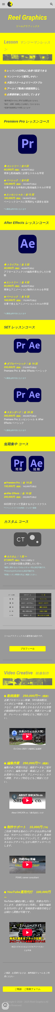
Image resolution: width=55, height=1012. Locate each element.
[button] (3, 4)
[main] (27, 20)
